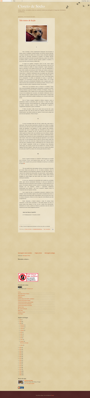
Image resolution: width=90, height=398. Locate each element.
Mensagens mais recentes (25, 253)
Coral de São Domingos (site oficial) (25, 305)
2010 (20, 371)
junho (21, 334)
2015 (20, 362)
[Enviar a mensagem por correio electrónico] (52, 229)
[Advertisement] (36, 242)
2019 (20, 354)
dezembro (22, 325)
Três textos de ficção (27, 20)
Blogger (52, 395)
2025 (20, 321)
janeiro (21, 345)
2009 (20, 373)
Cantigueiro (20, 297)
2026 (20, 319)
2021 (20, 351)
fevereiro (22, 341)
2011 (20, 369)
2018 (20, 356)
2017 (20, 358)
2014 (20, 363)
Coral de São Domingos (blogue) (24, 300)
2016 (20, 360)
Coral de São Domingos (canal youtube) (25, 302)
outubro (21, 328)
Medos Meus (20, 310)
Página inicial (38, 253)
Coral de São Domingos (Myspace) (24, 303)
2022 (20, 349)
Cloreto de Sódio (31, 6)
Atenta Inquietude (21, 295)
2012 (20, 367)
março (21, 339)
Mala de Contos (21, 307)
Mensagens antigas (50, 253)
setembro (22, 330)
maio (21, 335)
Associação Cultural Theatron (23, 293)
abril (21, 337)
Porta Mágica (20, 313)
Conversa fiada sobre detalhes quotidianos (26, 298)
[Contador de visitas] (20, 287)
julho (21, 332)
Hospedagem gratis (30, 288)
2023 (20, 347)
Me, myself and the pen (22, 308)
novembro (22, 326)
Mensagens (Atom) (26, 255)
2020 (20, 352)
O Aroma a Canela (21, 312)
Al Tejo (19, 292)
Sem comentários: (47, 229)
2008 (20, 374)
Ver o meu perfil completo (29, 383)
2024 (20, 323)
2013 (20, 365)
